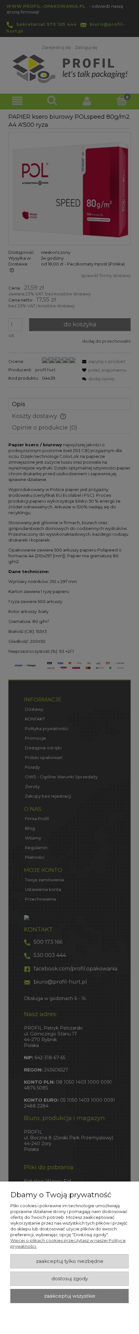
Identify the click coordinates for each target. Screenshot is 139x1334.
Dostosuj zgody (69, 1279)
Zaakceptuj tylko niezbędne (69, 1261)
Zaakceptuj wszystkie (69, 1296)
